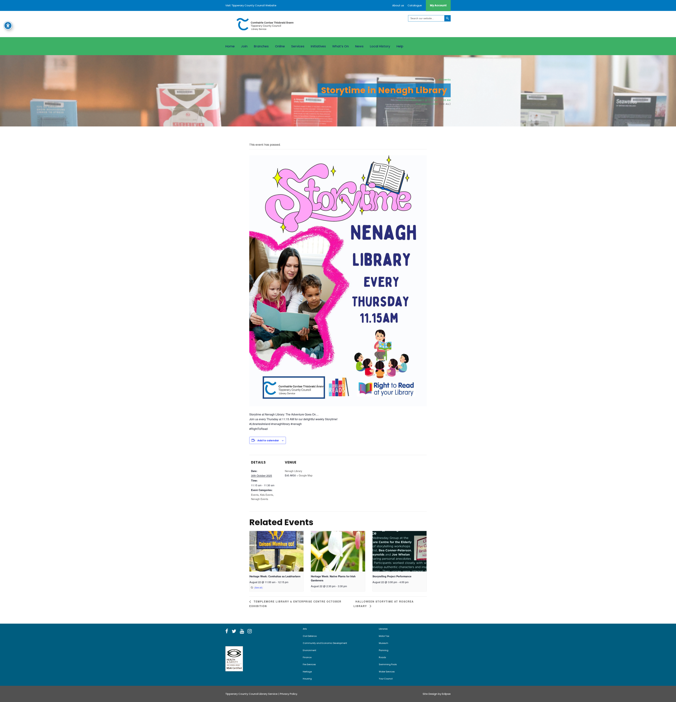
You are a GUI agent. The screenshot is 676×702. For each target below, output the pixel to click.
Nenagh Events (259, 499)
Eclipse (446, 694)
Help (399, 46)
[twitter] (234, 631)
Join (244, 46)
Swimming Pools (388, 664)
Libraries (383, 628)
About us (398, 5)
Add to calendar (268, 440)
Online (280, 46)
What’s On (340, 46)
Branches (261, 46)
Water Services (387, 671)
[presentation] (276, 551)
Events (255, 494)
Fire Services (309, 664)
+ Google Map (304, 475)
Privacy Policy (288, 694)
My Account (438, 5)
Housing (307, 678)
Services (297, 46)
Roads (382, 657)
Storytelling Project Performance (392, 576)
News (359, 46)
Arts (305, 628)
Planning (383, 650)
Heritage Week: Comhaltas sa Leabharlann (275, 576)
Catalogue (415, 5)
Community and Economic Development (325, 643)
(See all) (445, 104)
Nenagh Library (293, 471)
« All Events (444, 79)
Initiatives (318, 46)
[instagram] (250, 631)
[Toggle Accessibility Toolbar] (8, 25)
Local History (380, 46)
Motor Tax (384, 636)
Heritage (307, 671)
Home (230, 46)
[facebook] (226, 631)
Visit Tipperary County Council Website (250, 5)
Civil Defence (310, 636)
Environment (309, 650)
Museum (383, 643)
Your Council (386, 678)
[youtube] (242, 631)
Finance (307, 657)
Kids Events (266, 494)
